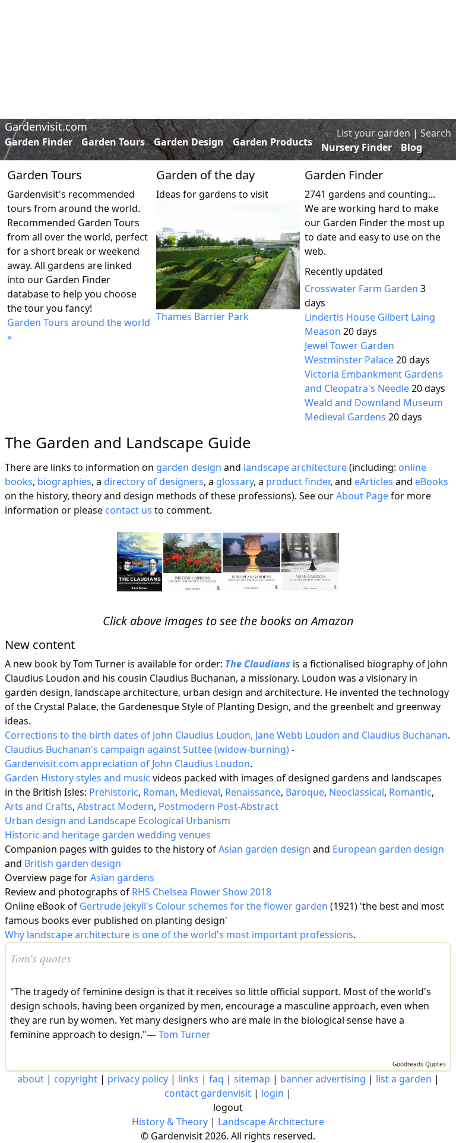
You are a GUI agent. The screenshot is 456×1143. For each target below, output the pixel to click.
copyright (75, 1078)
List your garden (373, 133)
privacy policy (137, 1078)
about (30, 1078)
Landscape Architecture (271, 1121)
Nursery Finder (356, 147)
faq (216, 1078)
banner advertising (323, 1078)
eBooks (431, 481)
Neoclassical (356, 792)
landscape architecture (295, 467)
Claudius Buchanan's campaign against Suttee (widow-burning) (147, 749)
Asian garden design (264, 849)
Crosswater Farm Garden (361, 288)
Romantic (410, 792)
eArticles (373, 481)
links (188, 1078)
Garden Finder (38, 141)
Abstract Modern (115, 806)
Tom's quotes (40, 957)
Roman (159, 792)
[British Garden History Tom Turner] (192, 562)
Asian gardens (122, 877)
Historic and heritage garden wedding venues (108, 834)
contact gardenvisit (207, 1093)
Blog (411, 147)
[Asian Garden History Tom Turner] (310, 562)
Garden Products (272, 141)
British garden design (72, 863)
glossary (235, 481)
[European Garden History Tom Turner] (251, 562)
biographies (64, 481)
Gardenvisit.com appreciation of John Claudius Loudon (127, 763)
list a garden (404, 1078)
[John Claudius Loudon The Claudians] (139, 561)
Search (435, 133)
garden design (190, 467)
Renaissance (253, 792)
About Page (362, 495)
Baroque (305, 792)
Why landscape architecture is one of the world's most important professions (179, 934)
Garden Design (189, 141)
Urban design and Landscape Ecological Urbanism (117, 820)
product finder (298, 481)
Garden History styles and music (77, 777)
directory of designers (154, 481)
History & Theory (170, 1121)
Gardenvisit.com (46, 126)
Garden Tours (113, 141)
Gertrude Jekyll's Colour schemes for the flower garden (204, 906)
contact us (128, 510)
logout (228, 1107)
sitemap (252, 1078)
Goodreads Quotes (419, 1064)
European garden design (388, 849)
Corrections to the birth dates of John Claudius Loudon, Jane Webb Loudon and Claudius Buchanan (226, 735)
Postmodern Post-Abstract (218, 806)
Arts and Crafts (38, 806)
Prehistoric (113, 792)
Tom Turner (185, 1034)
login (272, 1093)
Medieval (200, 792)
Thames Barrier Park (202, 316)
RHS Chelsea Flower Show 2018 (201, 891)
